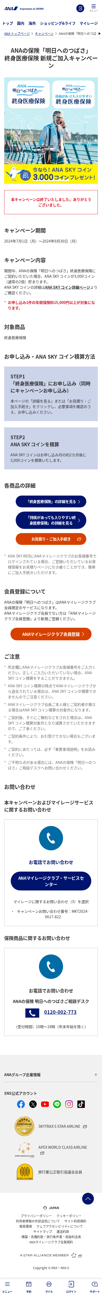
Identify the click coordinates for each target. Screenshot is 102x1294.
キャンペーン (44, 33)
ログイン (80, 8)
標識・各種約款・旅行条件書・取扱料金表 (51, 1236)
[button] (93, 8)
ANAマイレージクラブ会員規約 (51, 1242)
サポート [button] (95, 1291)
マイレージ (89, 23)
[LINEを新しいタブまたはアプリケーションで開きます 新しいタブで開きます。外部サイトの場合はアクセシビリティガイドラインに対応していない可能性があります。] (57, 1104)
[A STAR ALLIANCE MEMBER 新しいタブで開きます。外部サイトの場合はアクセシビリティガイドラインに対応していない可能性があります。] (51, 1255)
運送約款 (62, 1231)
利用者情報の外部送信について (38, 1221)
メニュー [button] (7, 1291)
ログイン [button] (71, 1291)
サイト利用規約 (75, 1221)
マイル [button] (49, 1291)
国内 (20, 23)
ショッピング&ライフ (58, 23)
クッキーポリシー (69, 1215)
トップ (7, 23)
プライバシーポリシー (36, 1215)
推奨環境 (25, 1226)
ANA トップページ (17, 33)
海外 (32, 23)
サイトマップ (42, 1231)
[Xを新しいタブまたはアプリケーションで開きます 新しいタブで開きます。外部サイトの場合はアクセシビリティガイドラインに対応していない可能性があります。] (33, 1104)
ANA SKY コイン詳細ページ (67, 287)
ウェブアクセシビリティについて (59, 1226)
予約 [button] (28, 1291)
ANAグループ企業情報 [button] (22, 1074)
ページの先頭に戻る (88, 1199)
